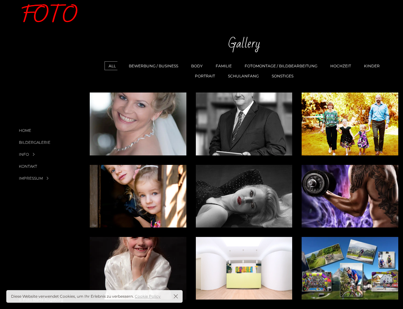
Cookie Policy (148, 296)
